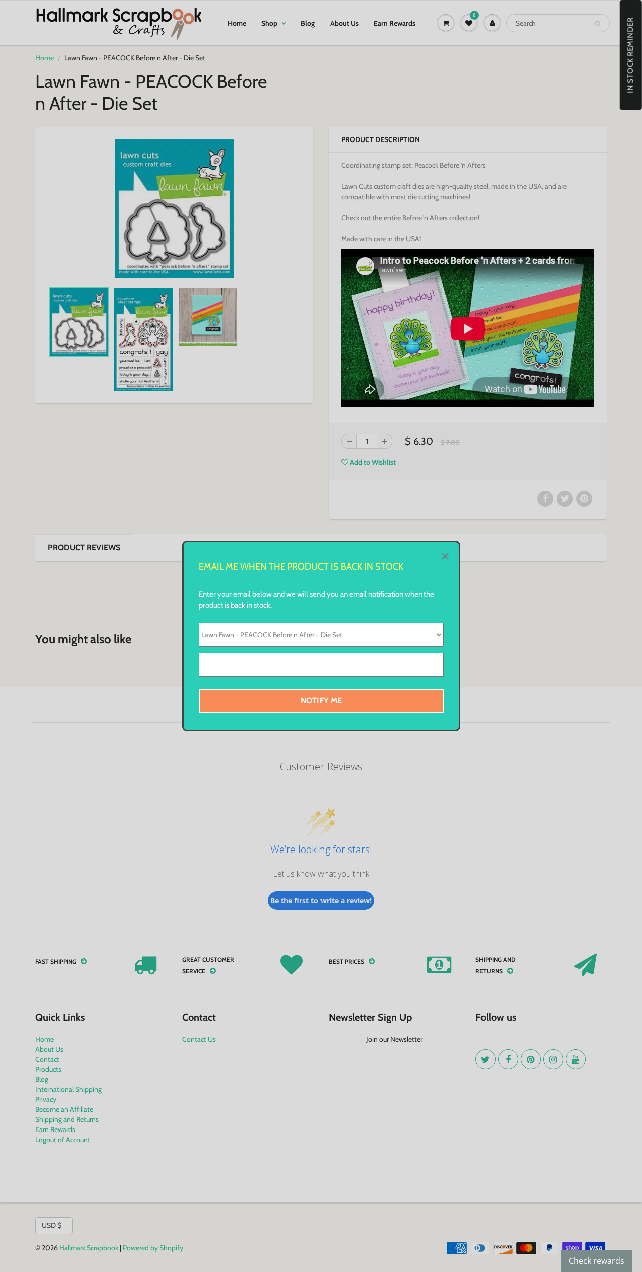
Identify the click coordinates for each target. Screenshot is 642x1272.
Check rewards (596, 1260)
